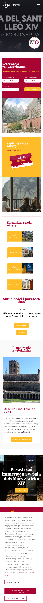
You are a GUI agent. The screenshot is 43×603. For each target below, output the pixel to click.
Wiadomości (21, 325)
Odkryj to (21, 490)
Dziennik (22, 332)
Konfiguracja (13, 582)
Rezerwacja (32, 89)
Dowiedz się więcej (21, 439)
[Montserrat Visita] (11, 5)
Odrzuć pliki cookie (15, 598)
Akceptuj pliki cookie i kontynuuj (20, 591)
